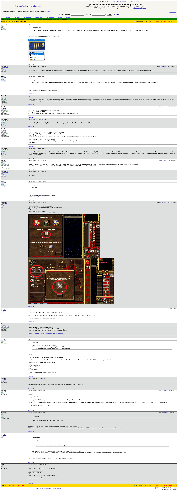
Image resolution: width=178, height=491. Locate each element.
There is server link (33, 196)
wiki (58, 17)
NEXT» (175, 21)
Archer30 (165, 412)
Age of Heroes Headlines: (8, 11)
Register (116, 14)
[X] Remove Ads (172, 12)
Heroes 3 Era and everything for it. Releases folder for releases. (45, 333)
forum (9, 17)
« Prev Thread (11, 485)
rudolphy (165, 308)
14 (161, 21)
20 (164, 21)
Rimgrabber (163, 66)
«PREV (170, 21)
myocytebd (164, 202)
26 (166, 21)
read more (47, 11)
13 (159, 21)
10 (154, 21)
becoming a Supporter (140, 8)
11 (156, 21)
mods (27, 17)
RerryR (165, 106)
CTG (38, 17)
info (6, 17)
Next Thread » (21, 485)
